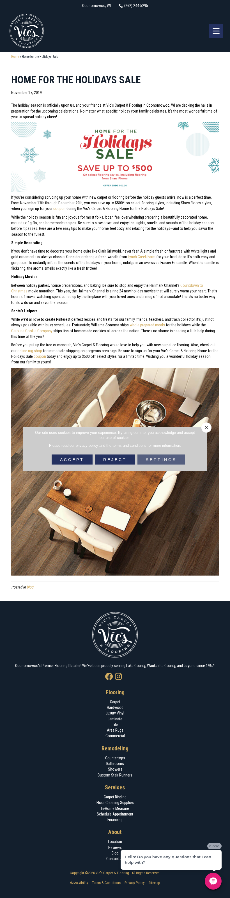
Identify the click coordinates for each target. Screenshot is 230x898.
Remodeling (115, 748)
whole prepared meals (147, 325)
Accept (72, 459)
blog (30, 587)
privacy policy (87, 445)
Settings (161, 459)
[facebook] (109, 677)
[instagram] (118, 677)
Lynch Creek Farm (141, 257)
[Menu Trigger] (216, 31)
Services (115, 787)
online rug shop (29, 351)
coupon (59, 208)
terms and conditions (129, 445)
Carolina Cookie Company (31, 331)
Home (15, 57)
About (115, 832)
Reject (115, 459)
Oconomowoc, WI (96, 5)
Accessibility (79, 882)
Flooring (115, 692)
